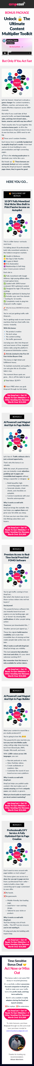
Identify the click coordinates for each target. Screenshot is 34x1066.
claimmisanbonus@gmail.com (17, 1031)
